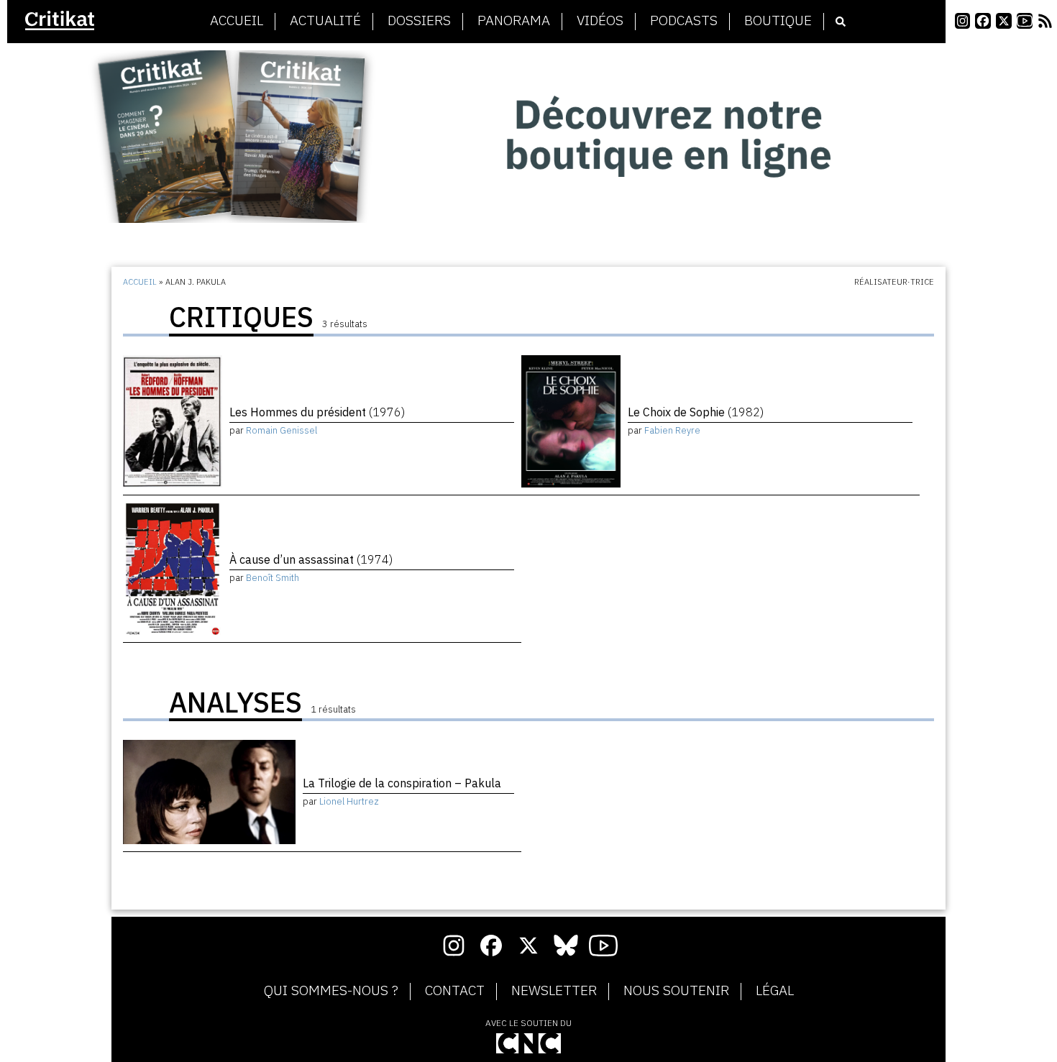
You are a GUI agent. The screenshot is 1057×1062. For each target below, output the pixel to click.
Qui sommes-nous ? (331, 991)
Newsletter (554, 991)
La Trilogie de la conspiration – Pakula (402, 783)
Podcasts (684, 21)
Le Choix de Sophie (696, 412)
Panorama (513, 21)
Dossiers (419, 21)
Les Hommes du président (317, 412)
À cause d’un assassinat (311, 559)
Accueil (236, 21)
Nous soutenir (676, 991)
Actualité (325, 21)
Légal (775, 991)
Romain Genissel (281, 430)
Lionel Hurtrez (349, 801)
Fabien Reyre (672, 430)
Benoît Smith (272, 578)
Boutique (778, 21)
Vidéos (600, 21)
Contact (455, 991)
